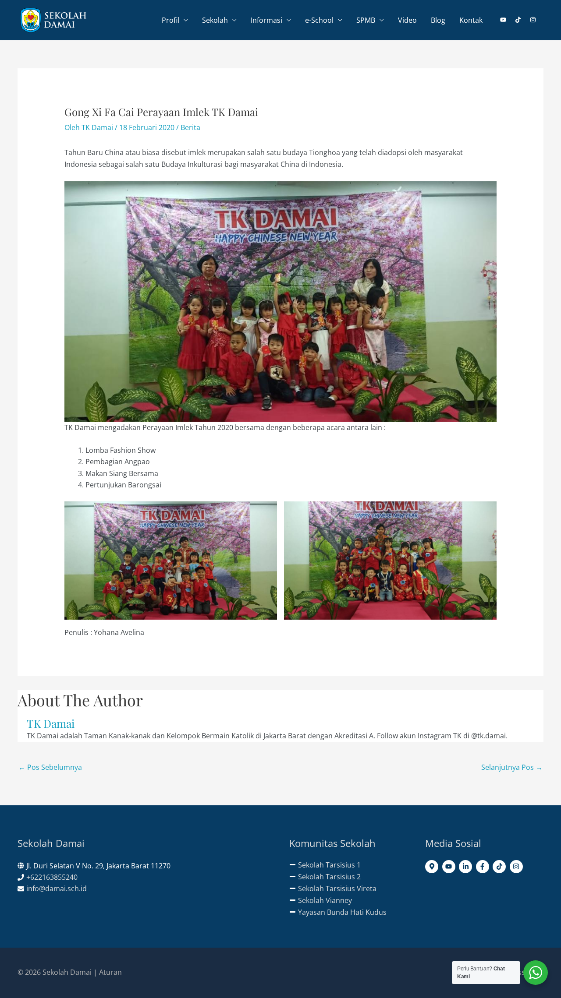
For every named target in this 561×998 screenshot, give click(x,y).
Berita (190, 127)
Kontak (471, 20)
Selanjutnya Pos (512, 767)
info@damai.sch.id (56, 888)
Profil (170, 20)
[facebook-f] (483, 866)
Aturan (110, 972)
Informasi (266, 20)
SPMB (365, 20)
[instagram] (533, 20)
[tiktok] (521, 20)
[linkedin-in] (466, 866)
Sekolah (215, 20)
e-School (319, 20)
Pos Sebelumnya (50, 767)
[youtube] (506, 20)
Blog (438, 20)
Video (407, 20)
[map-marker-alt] (432, 866)
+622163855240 (52, 877)
